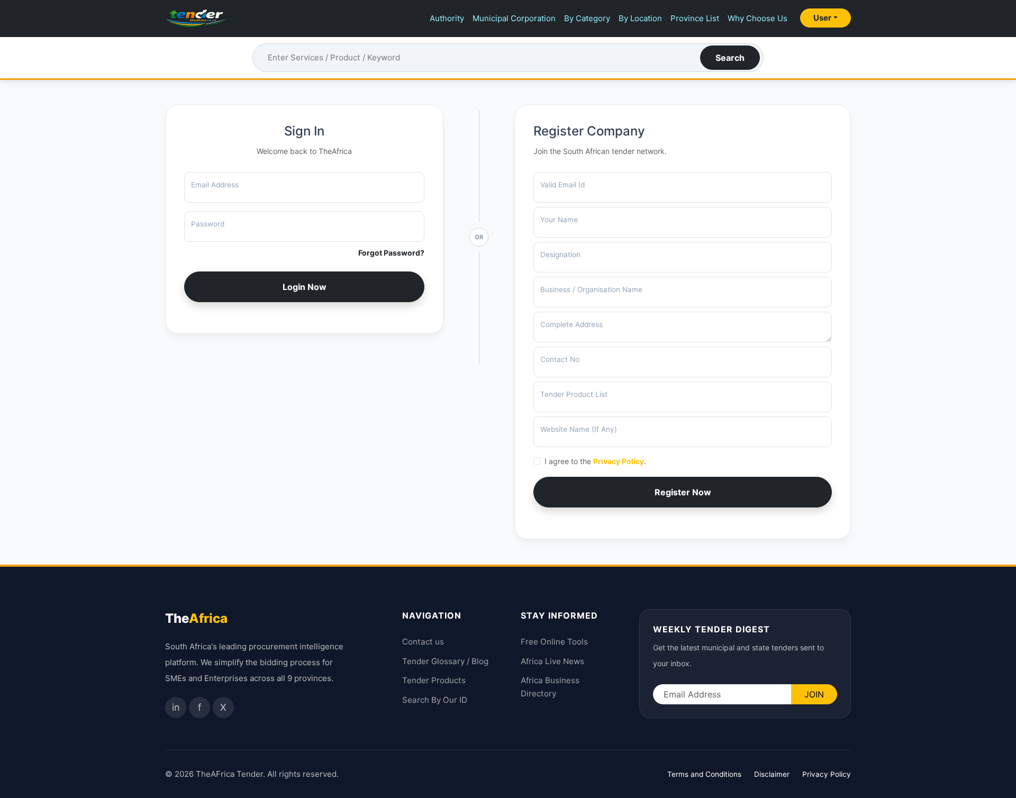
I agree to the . (595, 461)
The (196, 618)
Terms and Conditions (704, 774)
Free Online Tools (554, 642)
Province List (694, 18)
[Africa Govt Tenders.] (197, 18)
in (176, 707)
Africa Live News (552, 661)
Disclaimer (772, 774)
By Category (587, 18)
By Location (640, 18)
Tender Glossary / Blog (445, 661)
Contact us (423, 642)
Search (730, 57)
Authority (447, 18)
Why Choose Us (757, 18)
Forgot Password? (391, 252)
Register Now (683, 492)
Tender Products (434, 680)
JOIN (814, 694)
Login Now (304, 287)
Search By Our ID (434, 700)
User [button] (822, 18)
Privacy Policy (618, 461)
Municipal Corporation (514, 18)
